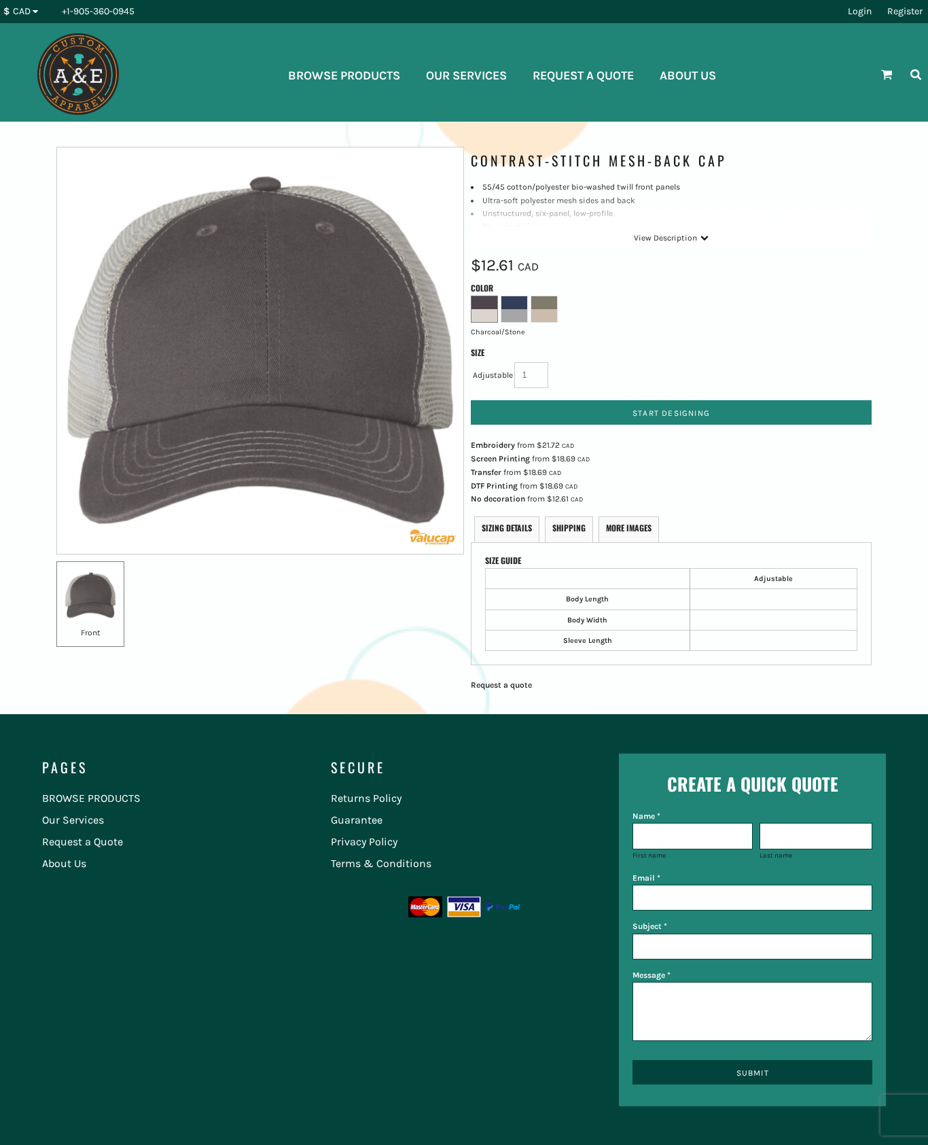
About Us (64, 863)
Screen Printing (500, 458)
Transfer (486, 472)
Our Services (73, 819)
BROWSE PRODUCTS (91, 798)
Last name (776, 855)
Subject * (649, 926)
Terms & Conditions (381, 863)
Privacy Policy (364, 841)
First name (649, 855)
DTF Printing (494, 486)
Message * (651, 975)
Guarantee (356, 819)
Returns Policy (366, 798)
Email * (646, 878)
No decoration (498, 499)
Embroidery (493, 445)
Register (905, 11)
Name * (646, 816)
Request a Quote (82, 841)
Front (91, 632)
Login (860, 11)
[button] (24, 12)
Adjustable (493, 375)
